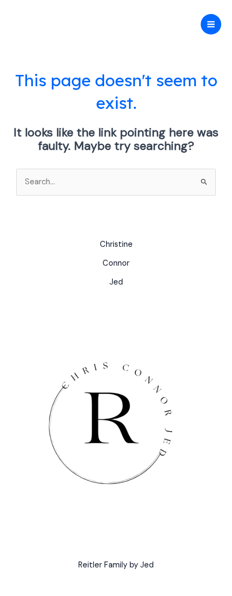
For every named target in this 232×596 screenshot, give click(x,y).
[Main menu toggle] (211, 24)
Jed (116, 282)
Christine (116, 244)
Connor (116, 263)
